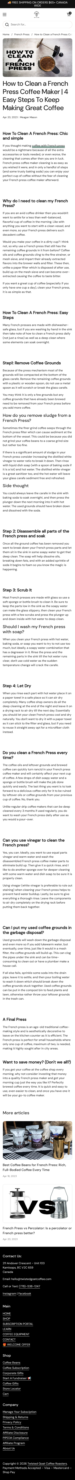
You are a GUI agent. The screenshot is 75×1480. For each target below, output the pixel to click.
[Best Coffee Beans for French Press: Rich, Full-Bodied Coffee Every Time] (37, 1140)
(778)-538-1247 (29, 1286)
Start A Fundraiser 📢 (17, 1378)
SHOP (6, 1318)
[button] (68, 14)
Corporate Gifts (13, 1373)
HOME (7, 1313)
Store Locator (12, 1388)
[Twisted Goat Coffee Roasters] (36, 14)
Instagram (9, 1293)
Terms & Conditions (16, 1427)
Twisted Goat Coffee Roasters (47, 1463)
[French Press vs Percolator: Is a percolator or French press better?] (37, 1203)
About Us (9, 1448)
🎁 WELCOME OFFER (16, 1344)
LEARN (7, 1329)
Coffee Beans (11, 1362)
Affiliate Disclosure (15, 1433)
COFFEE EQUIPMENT (16, 1334)
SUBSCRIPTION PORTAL (18, 1324)
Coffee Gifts (11, 1383)
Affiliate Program (14, 1443)
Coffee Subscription (16, 1368)
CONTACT (9, 1339)
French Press (21, 34)
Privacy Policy (12, 1422)
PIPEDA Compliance (16, 1438)
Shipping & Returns (15, 1417)
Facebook (24, 1293)
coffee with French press (48, 146)
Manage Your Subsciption (19, 1412)
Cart (6, 1394)
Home (6, 34)
